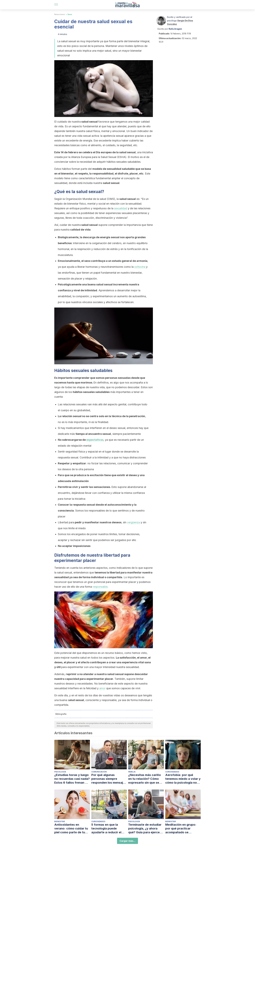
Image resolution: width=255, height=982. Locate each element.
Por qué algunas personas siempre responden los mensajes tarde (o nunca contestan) (108, 779)
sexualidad (120, 208)
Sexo (69, 14)
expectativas (94, 439)
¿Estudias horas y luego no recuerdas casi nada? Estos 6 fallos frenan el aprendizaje (72, 779)
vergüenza (133, 522)
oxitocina (140, 266)
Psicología (60, 772)
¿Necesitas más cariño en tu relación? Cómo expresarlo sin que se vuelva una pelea (144, 779)
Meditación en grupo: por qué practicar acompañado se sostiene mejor (180, 828)
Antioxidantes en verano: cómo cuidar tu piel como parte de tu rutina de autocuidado (71, 828)
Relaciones (59, 14)
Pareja (131, 772)
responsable (100, 586)
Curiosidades (172, 772)
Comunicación (99, 772)
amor (102, 688)
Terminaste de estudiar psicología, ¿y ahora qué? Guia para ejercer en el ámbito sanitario (144, 828)
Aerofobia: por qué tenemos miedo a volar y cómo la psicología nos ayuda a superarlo (183, 779)
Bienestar (59, 821)
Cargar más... (127, 840)
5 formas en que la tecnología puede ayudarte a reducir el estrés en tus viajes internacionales (106, 828)
